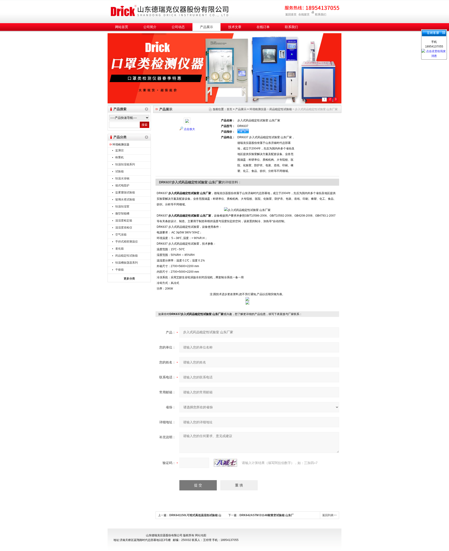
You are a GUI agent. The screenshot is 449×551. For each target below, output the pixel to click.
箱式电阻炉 (122, 185)
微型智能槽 (122, 213)
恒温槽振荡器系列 (126, 262)
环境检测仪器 (120, 144)
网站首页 (121, 27)
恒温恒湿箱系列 (125, 164)
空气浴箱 (121, 234)
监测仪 (119, 150)
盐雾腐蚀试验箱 (125, 192)
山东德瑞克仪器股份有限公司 (170, 11)
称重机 (119, 157)
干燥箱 (119, 269)
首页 (229, 109)
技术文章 (234, 27)
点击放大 (189, 129)
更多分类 (129, 278)
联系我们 (320, 14)
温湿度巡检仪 (123, 227)
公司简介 (149, 27)
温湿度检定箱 (123, 220)
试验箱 (119, 171)
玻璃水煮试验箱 (125, 199)
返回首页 (291, 14)
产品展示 (206, 27)
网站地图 (200, 535)
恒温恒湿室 (122, 206)
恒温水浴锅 (122, 178)
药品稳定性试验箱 (126, 255)
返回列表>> (329, 515)
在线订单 (263, 27)
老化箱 (119, 248)
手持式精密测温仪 (126, 241)
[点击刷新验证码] (225, 463)
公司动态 (178, 27)
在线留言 (304, 14)
